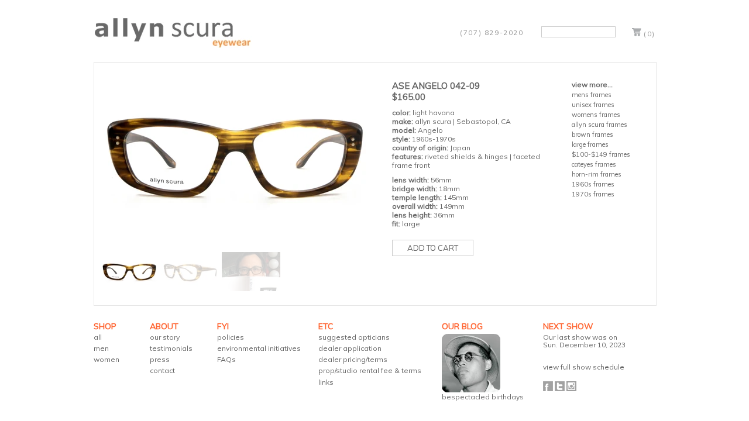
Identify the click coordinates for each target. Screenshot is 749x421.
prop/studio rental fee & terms (369, 370)
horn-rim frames (596, 174)
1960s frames (593, 184)
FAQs (226, 359)
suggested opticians (354, 337)
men (101, 348)
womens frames (596, 115)
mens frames (591, 95)
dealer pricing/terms (352, 359)
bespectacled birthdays (483, 396)
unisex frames (593, 105)
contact (162, 370)
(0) (649, 33)
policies (230, 337)
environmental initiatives (259, 348)
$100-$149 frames (601, 154)
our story (165, 337)
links (326, 382)
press (160, 359)
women (106, 359)
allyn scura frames (599, 124)
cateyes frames (594, 164)
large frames (590, 144)
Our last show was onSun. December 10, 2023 (584, 341)
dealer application (350, 348)
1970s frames (593, 194)
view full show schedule (583, 367)
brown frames (592, 134)
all (98, 337)
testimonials (171, 348)
